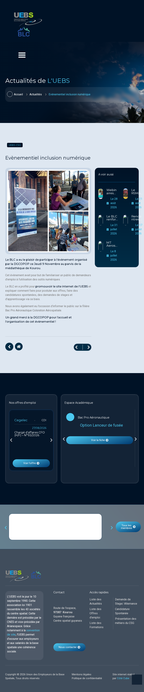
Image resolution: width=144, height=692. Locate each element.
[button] (11, 440)
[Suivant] (87, 347)
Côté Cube (123, 678)
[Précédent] (78, 347)
